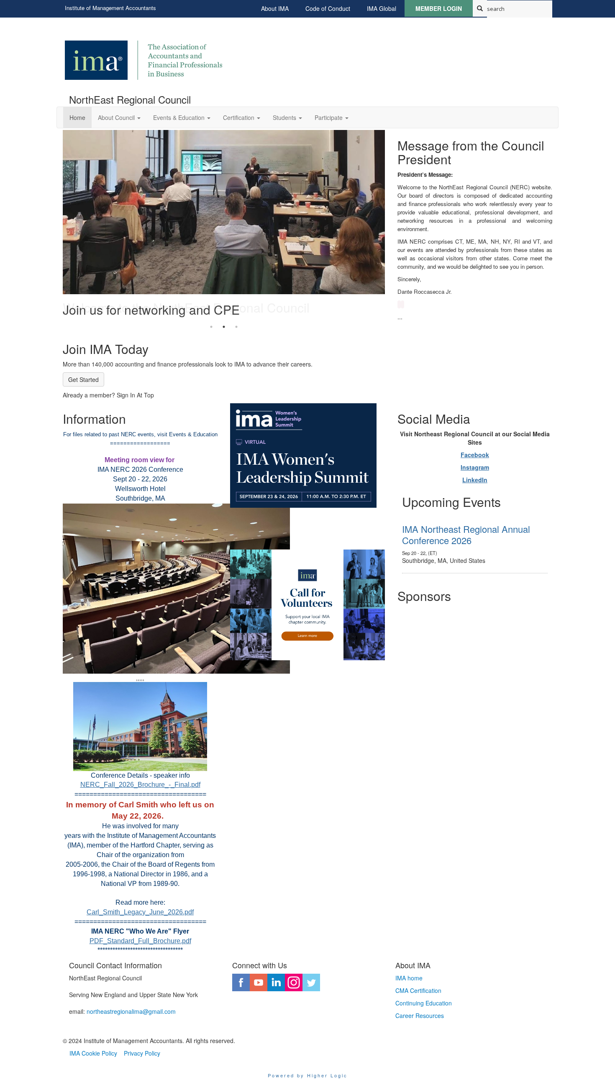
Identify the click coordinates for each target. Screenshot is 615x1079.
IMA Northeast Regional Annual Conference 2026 (466, 534)
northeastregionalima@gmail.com (131, 1011)
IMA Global (381, 8)
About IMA (275, 8)
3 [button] (236, 327)
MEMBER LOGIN (438, 8)
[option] (224, 225)
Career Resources (419, 1015)
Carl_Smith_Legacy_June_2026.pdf (140, 912)
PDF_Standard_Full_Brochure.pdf (140, 940)
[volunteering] (307, 605)
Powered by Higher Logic (308, 1075)
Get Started (83, 379)
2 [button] (224, 327)
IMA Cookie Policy (93, 1053)
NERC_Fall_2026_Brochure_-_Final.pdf (140, 784)
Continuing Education (423, 1003)
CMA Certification (418, 990)
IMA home (409, 978)
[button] (119, 117)
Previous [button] (56, 225)
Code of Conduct (327, 8)
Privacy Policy (142, 1053)
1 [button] (211, 327)
